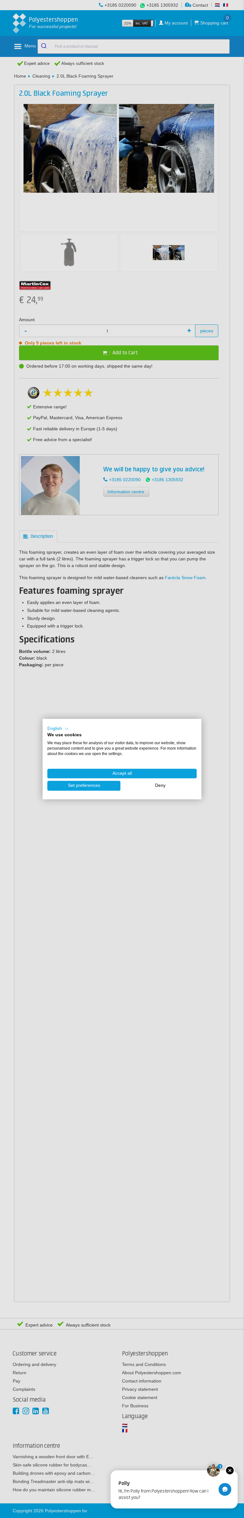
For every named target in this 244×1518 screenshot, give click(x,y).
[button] (58, 728)
